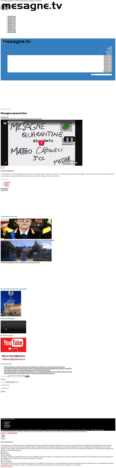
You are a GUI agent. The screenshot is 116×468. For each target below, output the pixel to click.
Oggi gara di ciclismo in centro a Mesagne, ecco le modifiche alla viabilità (27, 370)
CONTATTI (7, 13)
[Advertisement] (58, 93)
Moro (28, 119)
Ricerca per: (4, 376)
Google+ (6, 185)
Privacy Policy (5, 385)
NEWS (5, 10)
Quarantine (34, 119)
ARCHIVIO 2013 (11, 25)
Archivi (3, 382)
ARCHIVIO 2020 (11, 16)
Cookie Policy (5, 388)
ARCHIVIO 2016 (11, 20)
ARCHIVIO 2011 (11, 28)
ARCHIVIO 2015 (11, 22)
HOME (5, 7)
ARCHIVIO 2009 (11, 31)
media (20, 119)
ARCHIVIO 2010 (11, 29)
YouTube (7, 427)
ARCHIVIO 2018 (11, 19)
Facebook (7, 182)
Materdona (10, 119)
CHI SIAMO (7, 9)
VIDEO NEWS (7, 12)
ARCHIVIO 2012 (11, 26)
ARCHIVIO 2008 (11, 32)
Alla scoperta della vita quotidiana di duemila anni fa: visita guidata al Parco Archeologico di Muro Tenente (38, 372)
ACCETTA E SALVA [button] (6, 466)
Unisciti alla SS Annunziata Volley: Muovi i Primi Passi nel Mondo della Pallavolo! (29, 373)
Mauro (16, 119)
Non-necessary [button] (5, 460)
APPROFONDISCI (12, 433)
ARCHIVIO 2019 (11, 18)
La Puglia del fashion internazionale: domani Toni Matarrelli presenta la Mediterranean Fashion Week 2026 (38, 368)
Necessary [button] (4, 452)
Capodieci (4, 119)
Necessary (6, 453)
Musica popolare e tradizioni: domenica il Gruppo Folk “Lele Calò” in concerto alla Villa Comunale (34, 367)
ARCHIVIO (6, 15)
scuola (40, 119)
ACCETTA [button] (4, 433)
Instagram (7, 425)
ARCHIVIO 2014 (11, 23)
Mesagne (24, 119)
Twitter (6, 184)
